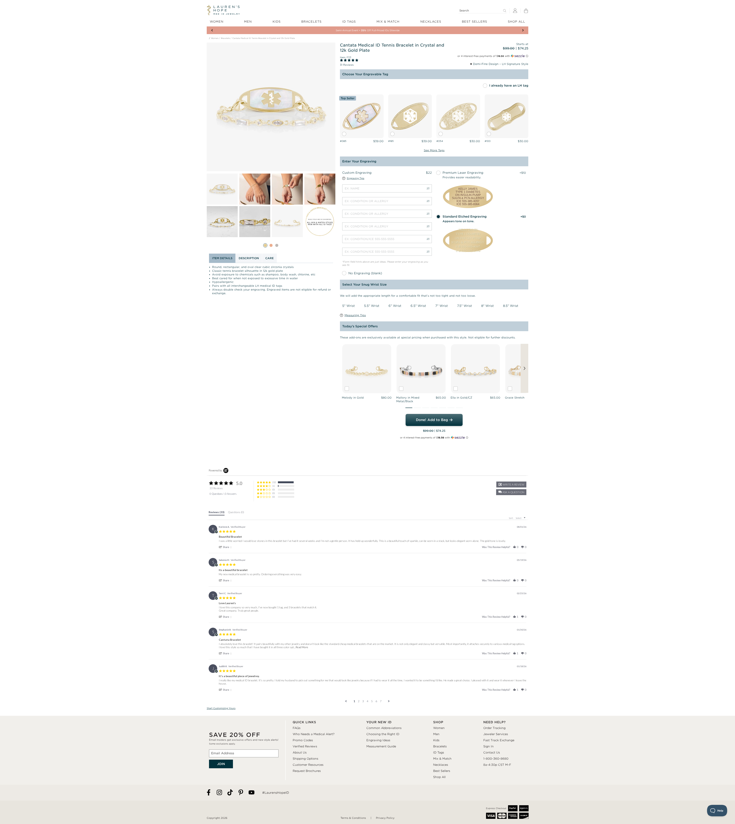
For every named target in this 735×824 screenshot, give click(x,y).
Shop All (439, 777)
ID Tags (438, 752)
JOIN (221, 764)
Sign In (488, 746)
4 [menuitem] (367, 701)
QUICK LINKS (304, 722)
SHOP (438, 722)
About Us (300, 752)
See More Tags (434, 150)
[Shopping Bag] (526, 10)
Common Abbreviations (384, 728)
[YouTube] (251, 792)
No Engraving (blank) (365, 273)
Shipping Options (305, 758)
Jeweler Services (495, 734)
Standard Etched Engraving (465, 216)
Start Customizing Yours (221, 708)
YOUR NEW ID (379, 722)
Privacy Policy (385, 818)
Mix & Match (442, 758)
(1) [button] (273, 486)
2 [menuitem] (358, 701)
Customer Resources (308, 765)
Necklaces (440, 765)
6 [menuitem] (376, 701)
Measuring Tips (355, 315)
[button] (524, 368)
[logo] (223, 10)
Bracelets (225, 38)
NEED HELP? (494, 722)
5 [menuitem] (372, 701)
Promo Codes (303, 740)
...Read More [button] (301, 647)
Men (436, 734)
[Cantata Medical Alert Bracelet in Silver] (276, 245)
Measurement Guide (381, 746)
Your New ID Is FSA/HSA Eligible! (367, 30)
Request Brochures (307, 771)
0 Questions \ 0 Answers (223, 493)
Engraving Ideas (378, 740)
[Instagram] (219, 792)
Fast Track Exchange (498, 740)
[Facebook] (209, 792)
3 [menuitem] (363, 701)
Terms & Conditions (353, 818)
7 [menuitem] (380, 701)
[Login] (515, 10)
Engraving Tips (355, 178)
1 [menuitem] (354, 701)
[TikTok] (230, 792)
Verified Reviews (305, 746)
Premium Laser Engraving (463, 172)
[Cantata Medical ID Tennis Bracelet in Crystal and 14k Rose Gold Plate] (271, 245)
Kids (436, 740)
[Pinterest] (241, 792)
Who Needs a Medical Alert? (314, 734)
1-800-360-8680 (495, 758)
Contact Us (491, 752)
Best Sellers (441, 771)
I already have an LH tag (508, 85)
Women (214, 38)
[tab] (217, 512)
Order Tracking (494, 728)
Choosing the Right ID (382, 734)
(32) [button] (274, 482)
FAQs (297, 728)
